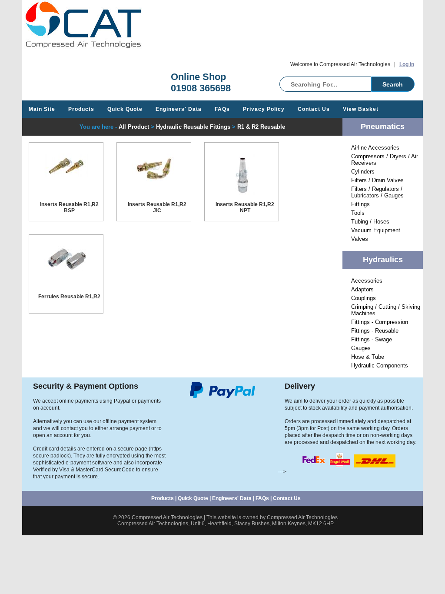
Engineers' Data (179, 109)
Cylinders (363, 171)
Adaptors (362, 289)
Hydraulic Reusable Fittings (193, 126)
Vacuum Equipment (375, 230)
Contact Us (314, 109)
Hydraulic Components (379, 365)
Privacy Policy (264, 109)
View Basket (361, 109)
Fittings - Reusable (375, 330)
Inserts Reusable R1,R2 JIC (157, 207)
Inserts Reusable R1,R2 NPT (245, 207)
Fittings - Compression (379, 322)
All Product (134, 126)
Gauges (361, 348)
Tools (358, 213)
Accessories (366, 280)
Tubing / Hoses (370, 221)
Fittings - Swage (371, 339)
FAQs (222, 109)
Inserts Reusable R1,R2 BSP (69, 207)
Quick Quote (125, 109)
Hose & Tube (367, 357)
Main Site (42, 109)
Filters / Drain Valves (377, 180)
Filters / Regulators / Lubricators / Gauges (377, 192)
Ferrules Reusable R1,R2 (69, 297)
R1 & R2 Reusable (261, 126)
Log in (406, 64)
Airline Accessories (375, 147)
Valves (359, 239)
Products (81, 109)
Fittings (360, 204)
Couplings (363, 298)
